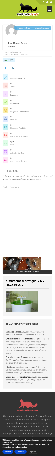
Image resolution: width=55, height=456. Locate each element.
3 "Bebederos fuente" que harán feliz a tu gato (25, 283)
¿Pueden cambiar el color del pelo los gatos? (24, 339)
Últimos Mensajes (42, 28)
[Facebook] (43, 2)
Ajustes (33, 452)
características (39, 422)
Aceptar (8, 452)
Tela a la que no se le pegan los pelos (21, 357)
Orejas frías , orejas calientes (18, 377)
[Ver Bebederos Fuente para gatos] (22, 311)
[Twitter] (47, 2)
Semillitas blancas (13, 332)
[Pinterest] (51, 2)
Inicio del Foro (24, 28)
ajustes (23, 447)
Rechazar (20, 452)
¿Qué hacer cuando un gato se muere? (21, 367)
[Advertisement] (27, 225)
